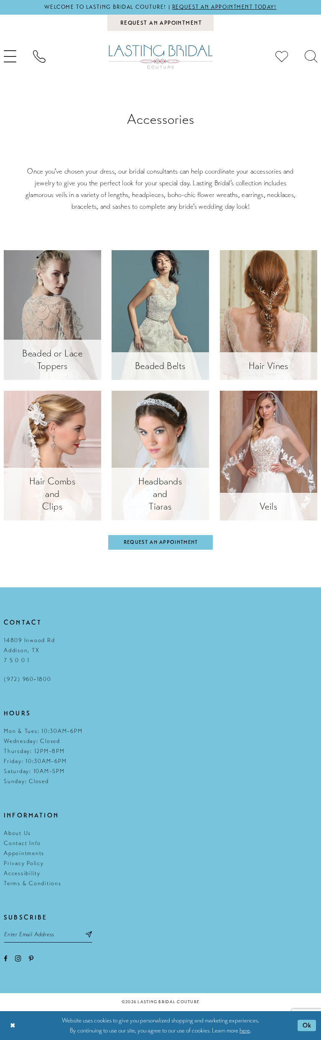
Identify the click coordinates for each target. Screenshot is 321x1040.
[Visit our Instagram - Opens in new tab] (18, 958)
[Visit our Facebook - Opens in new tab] (6, 958)
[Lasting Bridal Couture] (160, 56)
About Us (17, 833)
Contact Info (22, 843)
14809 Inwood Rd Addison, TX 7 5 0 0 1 (29, 650)
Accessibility (22, 873)
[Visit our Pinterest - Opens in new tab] (31, 958)
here (244, 1030)
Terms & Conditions (32, 883)
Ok (307, 1025)
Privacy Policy (24, 863)
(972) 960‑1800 (27, 679)
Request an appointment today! (224, 7)
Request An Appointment (161, 542)
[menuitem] (39, 56)
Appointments (24, 853)
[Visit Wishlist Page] (281, 56)
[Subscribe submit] (88, 934)
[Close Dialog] (12, 1025)
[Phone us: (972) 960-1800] (39, 56)
